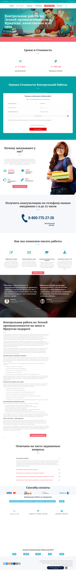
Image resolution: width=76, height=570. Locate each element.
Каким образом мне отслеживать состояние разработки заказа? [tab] (35, 476)
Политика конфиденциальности (66, 565)
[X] (14, 564)
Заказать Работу (49, 5)
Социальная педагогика (39, 501)
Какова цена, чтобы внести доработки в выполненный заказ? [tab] (34, 480)
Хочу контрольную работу (38, 435)
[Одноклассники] (9, 564)
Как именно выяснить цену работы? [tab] (27, 469)
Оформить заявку (38, 272)
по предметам (46, 497)
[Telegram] (4, 564)
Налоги (61, 501)
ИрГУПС (38, 554)
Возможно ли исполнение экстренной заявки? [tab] (30, 473)
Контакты (59, 5)
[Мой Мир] (12, 564)
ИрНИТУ (26, 554)
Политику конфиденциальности (40, 125)
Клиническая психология (27, 501)
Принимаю (38, 125)
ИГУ (14, 554)
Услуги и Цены (20, 5)
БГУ (50, 554)
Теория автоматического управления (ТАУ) (19, 501)
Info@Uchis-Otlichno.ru (29, 1)
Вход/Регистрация (71, 1)
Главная (11, 5)
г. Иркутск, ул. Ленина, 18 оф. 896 (17, 1)
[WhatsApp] (19, 564)
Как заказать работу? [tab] (22, 458)
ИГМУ (62, 554)
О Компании (38, 5)
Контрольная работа (35, 39)
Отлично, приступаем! (20, 186)
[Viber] (17, 564)
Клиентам (29, 5)
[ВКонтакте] (7, 564)
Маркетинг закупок (50, 501)
